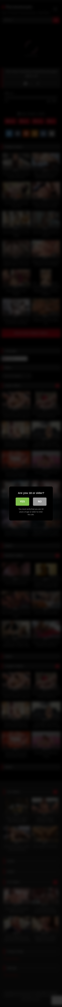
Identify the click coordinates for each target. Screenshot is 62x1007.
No (40, 501)
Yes (22, 501)
